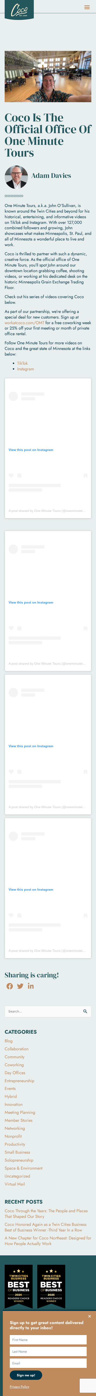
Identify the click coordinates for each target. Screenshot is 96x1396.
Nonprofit (13, 1136)
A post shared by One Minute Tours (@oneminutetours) (49, 511)
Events (10, 1088)
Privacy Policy (19, 1386)
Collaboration (16, 1049)
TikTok (22, 363)
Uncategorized (17, 1176)
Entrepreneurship (19, 1081)
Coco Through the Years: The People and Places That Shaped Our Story (46, 1214)
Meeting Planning (20, 1112)
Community (14, 1057)
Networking (15, 1128)
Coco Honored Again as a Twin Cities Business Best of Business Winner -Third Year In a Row (45, 1227)
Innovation (14, 1104)
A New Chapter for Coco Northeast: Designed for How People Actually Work (48, 1241)
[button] (87, 7)
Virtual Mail (15, 1184)
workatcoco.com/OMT (24, 323)
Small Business (17, 1152)
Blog (9, 1041)
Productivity (15, 1144)
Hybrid (11, 1096)
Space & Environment (23, 1168)
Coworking (14, 1065)
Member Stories (18, 1120)
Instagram (25, 369)
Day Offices (15, 1073)
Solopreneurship (19, 1160)
